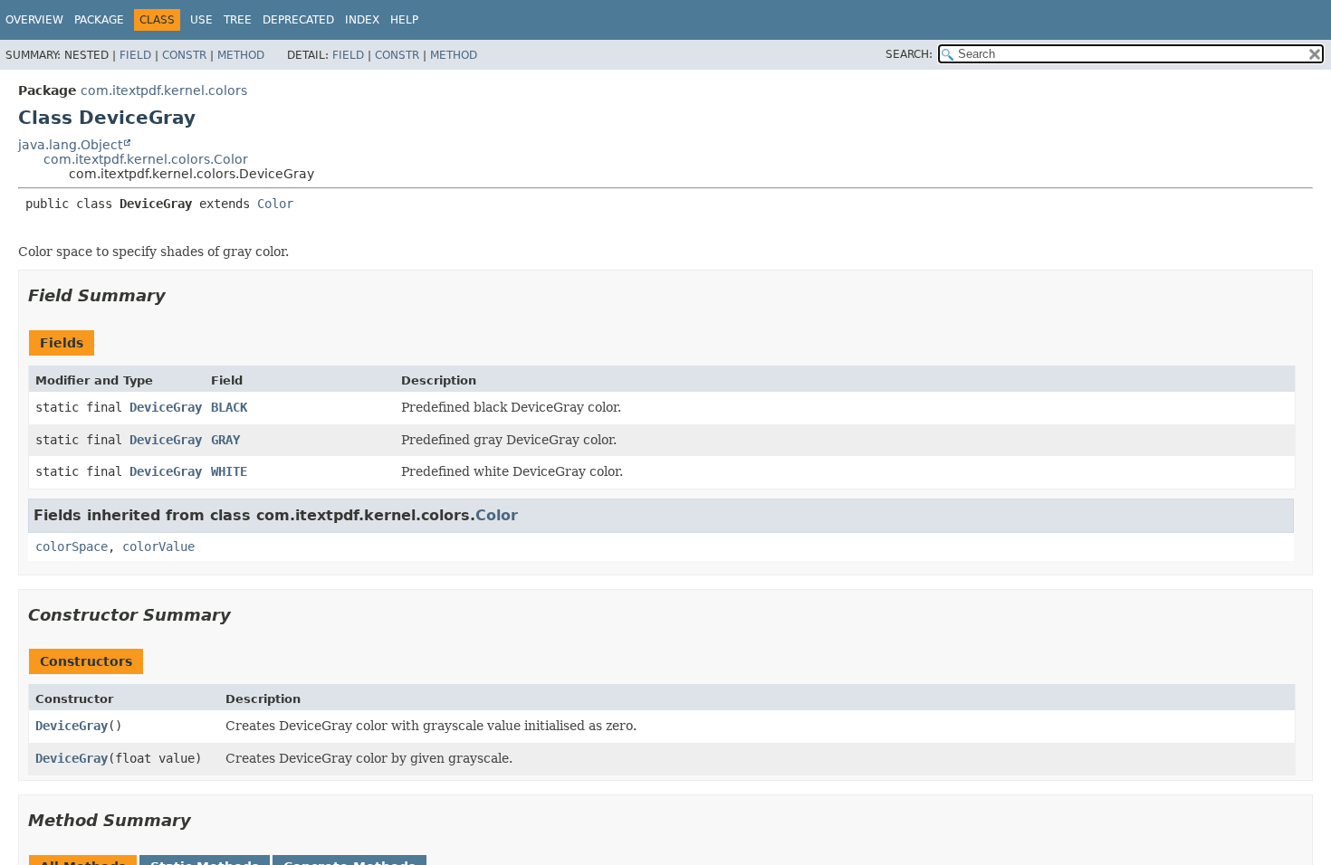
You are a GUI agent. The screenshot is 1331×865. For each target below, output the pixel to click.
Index (362, 20)
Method (240, 55)
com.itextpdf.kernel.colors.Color (145, 159)
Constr (184, 55)
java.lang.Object (70, 145)
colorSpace (71, 546)
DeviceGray (165, 407)
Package (99, 20)
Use (201, 20)
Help (404, 20)
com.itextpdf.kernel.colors (164, 90)
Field (135, 55)
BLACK (229, 407)
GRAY (225, 439)
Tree (238, 20)
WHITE (229, 471)
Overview (34, 20)
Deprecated (298, 20)
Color (275, 203)
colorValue (158, 546)
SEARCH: (909, 54)
